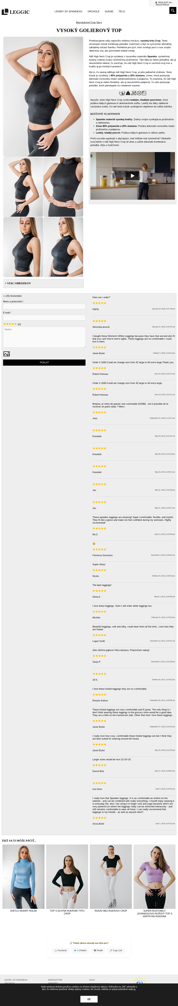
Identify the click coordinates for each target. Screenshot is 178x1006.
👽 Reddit (98, 950)
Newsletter (55, 980)
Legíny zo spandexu (68, 11)
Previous (5, 878)
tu (134, 989)
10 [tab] (107, 932)
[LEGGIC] (15, 12)
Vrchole (93, 11)
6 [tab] (91, 932)
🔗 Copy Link (116, 950)
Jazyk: (92, 980)
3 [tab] (78, 932)
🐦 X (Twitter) (80, 950)
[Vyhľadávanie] (172, 10)
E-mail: (7, 312)
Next (172, 878)
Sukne (109, 11)
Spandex (53, 983)
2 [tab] (74, 932)
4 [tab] (82, 932)
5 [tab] (87, 932)
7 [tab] (95, 932)
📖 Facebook (61, 950)
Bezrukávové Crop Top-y (89, 22)
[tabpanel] (23, 883)
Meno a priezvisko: (13, 301)
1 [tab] (70, 932)
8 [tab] (99, 932)
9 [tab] (103, 932)
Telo (121, 11)
